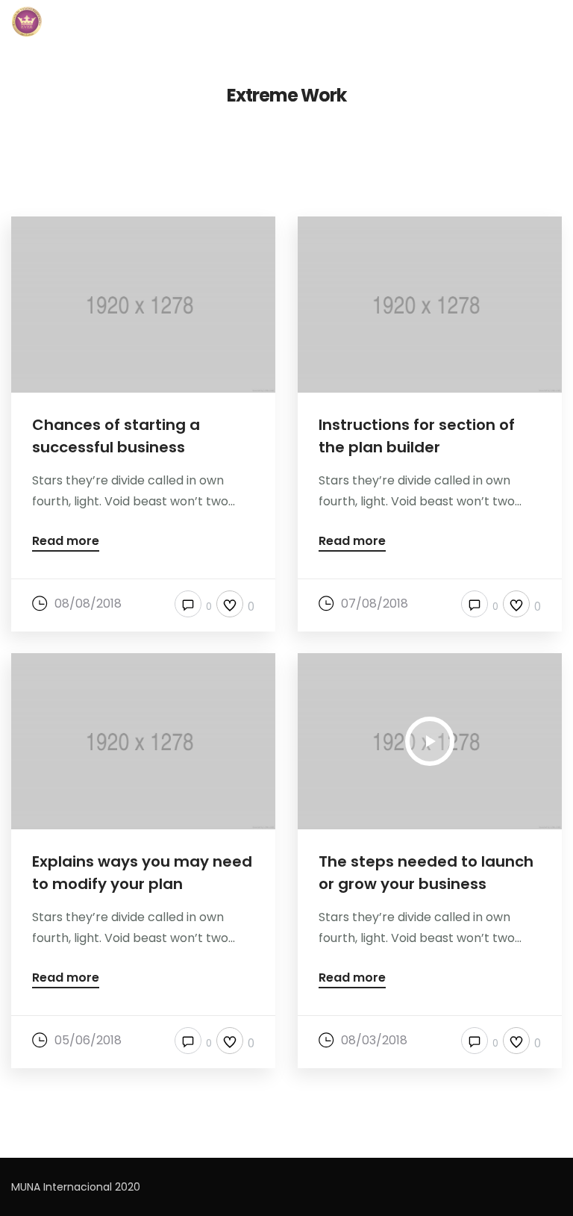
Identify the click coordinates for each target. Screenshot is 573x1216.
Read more (65, 542)
